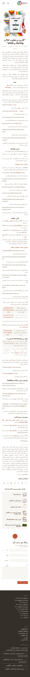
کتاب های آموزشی (23, 633)
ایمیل (7, 555)
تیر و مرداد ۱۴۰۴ (24, 602)
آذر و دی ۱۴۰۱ (24, 615)
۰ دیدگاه (17, 46)
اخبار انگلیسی (24, 629)
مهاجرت (26, 637)
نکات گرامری (11, 46)
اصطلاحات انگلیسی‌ (23, 631)
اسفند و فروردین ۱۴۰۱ (22, 609)
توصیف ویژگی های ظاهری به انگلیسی (14, 669)
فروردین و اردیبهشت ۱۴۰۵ (21, 600)
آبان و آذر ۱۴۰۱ (24, 617)
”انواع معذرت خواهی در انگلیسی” (14, 665)
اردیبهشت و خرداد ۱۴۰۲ (22, 604)
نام (7, 550)
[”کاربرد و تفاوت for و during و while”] (15, 23)
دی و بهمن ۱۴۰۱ (24, 613)
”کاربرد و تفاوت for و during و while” (15, 41)
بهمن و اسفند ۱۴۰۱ (23, 611)
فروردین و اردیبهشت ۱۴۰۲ (21, 606)
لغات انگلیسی (24, 635)
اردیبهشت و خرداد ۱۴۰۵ (22, 598)
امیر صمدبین (24, 648)
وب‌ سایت (6, 560)
